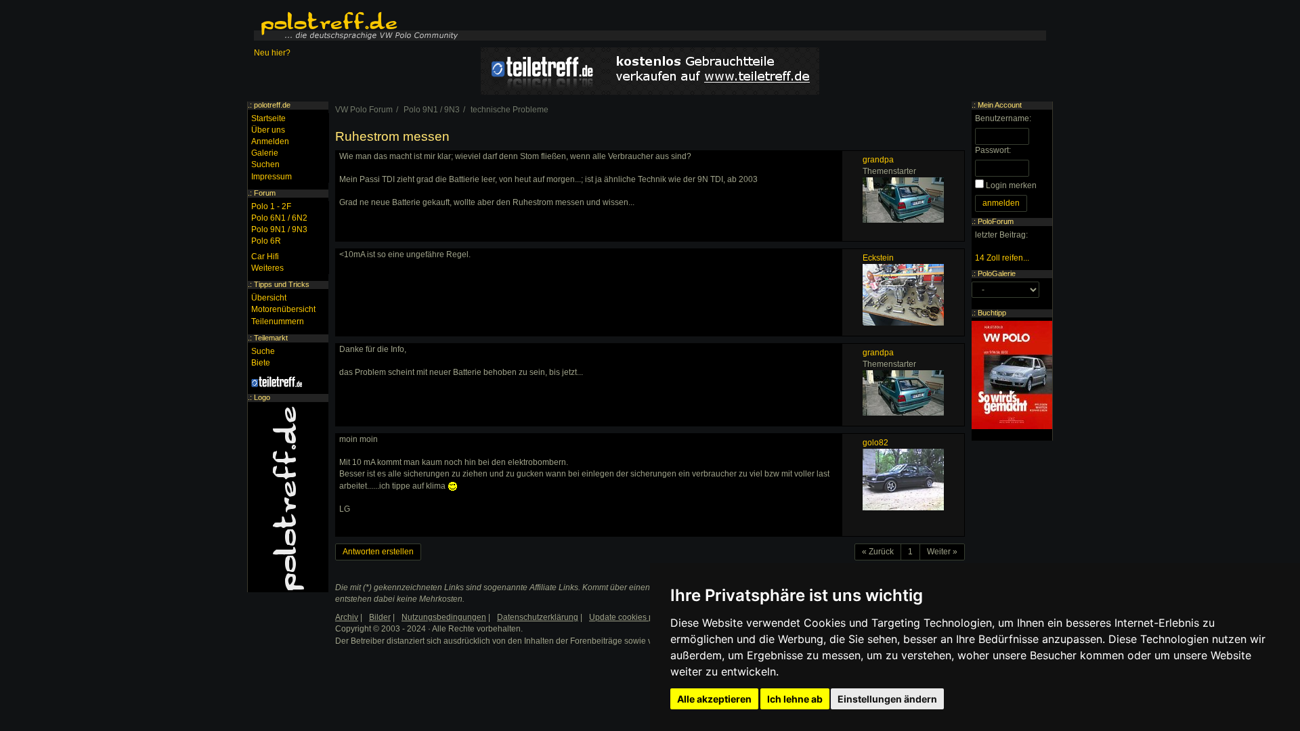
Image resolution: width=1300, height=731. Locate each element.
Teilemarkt (271, 338)
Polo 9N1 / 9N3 (279, 229)
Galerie (264, 153)
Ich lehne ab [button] (795, 699)
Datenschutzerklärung (537, 617)
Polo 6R (266, 241)
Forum (265, 193)
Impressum (271, 176)
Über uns (268, 130)
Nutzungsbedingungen (444, 617)
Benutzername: (1003, 118)
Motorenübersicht (283, 309)
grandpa (878, 159)
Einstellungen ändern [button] (887, 699)
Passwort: (993, 150)
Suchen (265, 164)
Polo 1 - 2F (271, 206)
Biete (260, 363)
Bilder (380, 617)
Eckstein (878, 258)
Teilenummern (277, 321)
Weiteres (267, 268)
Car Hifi (265, 256)
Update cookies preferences (641, 617)
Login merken (1011, 185)
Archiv (346, 617)
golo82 (875, 442)
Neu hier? (272, 53)
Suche (263, 351)
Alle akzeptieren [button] (714, 699)
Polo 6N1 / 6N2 (279, 218)
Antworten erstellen (378, 551)
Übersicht (268, 298)
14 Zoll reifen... (1002, 258)
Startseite (268, 118)
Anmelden (270, 141)
